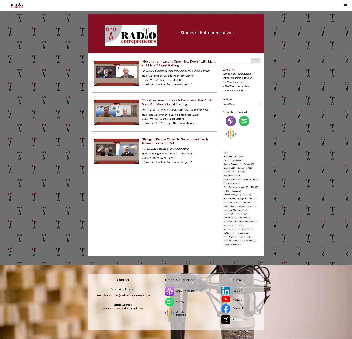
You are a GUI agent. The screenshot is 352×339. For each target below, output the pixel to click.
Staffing (229, 233)
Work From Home (232, 244)
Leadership (230, 210)
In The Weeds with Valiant (236, 86)
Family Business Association (236, 187)
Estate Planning (251, 179)
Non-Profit (244, 217)
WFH (227, 241)
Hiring (242, 198)
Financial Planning (232, 194)
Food (247, 194)
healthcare (229, 198)
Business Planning (232, 164)
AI (240, 156)
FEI (226, 191)
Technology (230, 237)
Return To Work (231, 229)
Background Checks (233, 160)
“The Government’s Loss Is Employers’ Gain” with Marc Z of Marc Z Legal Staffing (177, 102)
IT (226, 206)
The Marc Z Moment (199, 70)
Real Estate (230, 221)
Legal (242, 210)
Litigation (229, 214)
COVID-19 (230, 172)
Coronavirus (245, 168)
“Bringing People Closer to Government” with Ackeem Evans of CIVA (175, 141)
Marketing (242, 214)
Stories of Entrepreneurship (171, 70)
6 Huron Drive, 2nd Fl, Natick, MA (123, 308)
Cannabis (249, 164)
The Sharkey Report (199, 109)
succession (243, 233)
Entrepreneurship (232, 179)
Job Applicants (238, 206)
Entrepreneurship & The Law (237, 77)
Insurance (249, 202)
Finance (236, 191)
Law (252, 206)
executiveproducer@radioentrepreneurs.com (123, 295)
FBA (254, 187)
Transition (244, 237)
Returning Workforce (233, 225)
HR (253, 198)
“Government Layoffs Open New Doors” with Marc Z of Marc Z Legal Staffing (178, 63)
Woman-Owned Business (244, 241)
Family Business (231, 183)
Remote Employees (247, 221)
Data (241, 172)
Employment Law (232, 175)
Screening (247, 229)
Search (256, 60)
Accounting (230, 156)
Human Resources (232, 202)
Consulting (229, 168)
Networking (230, 217)
